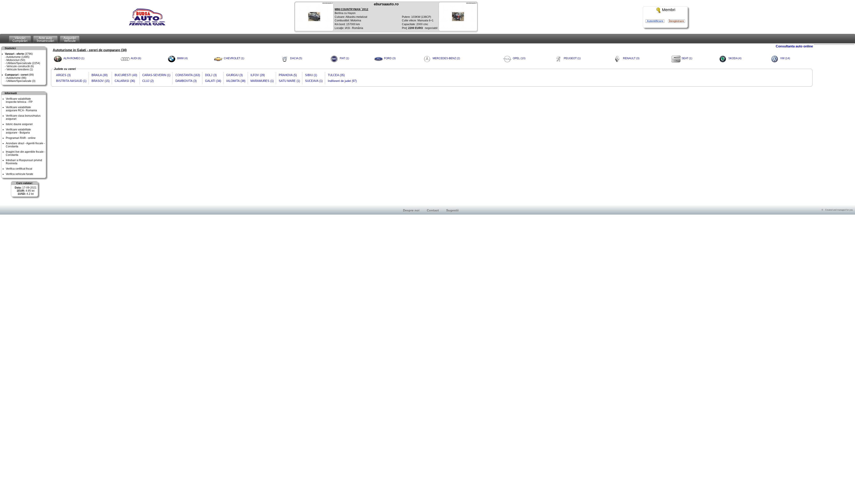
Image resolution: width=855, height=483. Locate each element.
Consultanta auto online (794, 46)
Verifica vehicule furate (19, 174)
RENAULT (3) (631, 58)
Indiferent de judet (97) (342, 81)
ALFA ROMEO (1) (73, 58)
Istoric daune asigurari (19, 124)
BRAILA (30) (100, 75)
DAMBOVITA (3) (186, 81)
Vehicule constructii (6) (20, 66)
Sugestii (452, 210)
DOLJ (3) (211, 75)
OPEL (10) (519, 58)
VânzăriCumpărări (19, 39)
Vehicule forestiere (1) (19, 69)
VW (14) (785, 58)
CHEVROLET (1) (234, 58)
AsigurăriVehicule (69, 39)
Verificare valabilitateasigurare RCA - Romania (21, 109)
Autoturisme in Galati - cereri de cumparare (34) (90, 50)
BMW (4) (182, 58)
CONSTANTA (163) (187, 75)
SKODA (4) (734, 58)
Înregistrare (676, 21)
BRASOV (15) (101, 81)
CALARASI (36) (125, 81)
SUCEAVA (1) (314, 81)
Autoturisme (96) (16, 77)
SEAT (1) (687, 58)
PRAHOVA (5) (288, 75)
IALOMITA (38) (235, 81)
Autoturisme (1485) (17, 57)
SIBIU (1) (311, 75)
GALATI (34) (213, 81)
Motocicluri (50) (15, 60)
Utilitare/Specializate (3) (20, 81)
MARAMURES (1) (262, 81)
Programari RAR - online (21, 138)
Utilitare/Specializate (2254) (23, 63)
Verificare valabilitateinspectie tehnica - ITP (19, 100)
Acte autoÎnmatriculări (45, 39)
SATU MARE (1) (289, 81)
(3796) (19, 53)
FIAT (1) (344, 58)
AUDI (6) (136, 58)
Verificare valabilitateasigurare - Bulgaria (18, 131)
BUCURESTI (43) (126, 75)
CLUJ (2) (148, 81)
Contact (433, 210)
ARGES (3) (63, 75)
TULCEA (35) (336, 75)
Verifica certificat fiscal (19, 168)
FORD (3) (390, 58)
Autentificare (655, 21)
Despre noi (411, 210)
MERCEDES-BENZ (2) (446, 58)
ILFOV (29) (257, 75)
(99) (19, 74)
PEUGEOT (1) (572, 58)
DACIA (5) (296, 58)
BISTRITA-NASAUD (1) (71, 81)
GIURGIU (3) (234, 75)
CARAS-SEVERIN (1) (156, 75)
